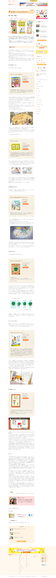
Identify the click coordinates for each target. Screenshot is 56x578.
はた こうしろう (26, 337)
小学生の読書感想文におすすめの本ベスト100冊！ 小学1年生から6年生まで (43, 26)
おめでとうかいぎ (24, 199)
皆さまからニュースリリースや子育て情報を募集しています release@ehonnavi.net (44, 565)
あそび (38, 95)
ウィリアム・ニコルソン (27, 144)
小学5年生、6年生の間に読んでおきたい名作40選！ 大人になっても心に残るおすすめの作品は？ (43, 31)
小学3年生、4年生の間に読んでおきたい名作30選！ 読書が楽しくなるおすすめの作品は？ (43, 36)
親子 (28, 522)
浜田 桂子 (26, 201)
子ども (17, 522)
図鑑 (43, 62)
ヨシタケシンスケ (26, 395)
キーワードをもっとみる (41, 64)
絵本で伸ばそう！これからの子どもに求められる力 (25, 8)
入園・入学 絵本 (21, 522)
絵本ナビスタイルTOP (22, 576)
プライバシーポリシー (17, 576)
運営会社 (13, 576)
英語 (41, 62)
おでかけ (20, 560)
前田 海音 (25, 336)
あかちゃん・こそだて (40, 104)
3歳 (44, 58)
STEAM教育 (20, 555)
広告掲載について (34, 576)
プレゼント (20, 569)
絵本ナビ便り (20, 570)
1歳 (39, 58)
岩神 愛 (26, 264)
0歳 (26, 555)
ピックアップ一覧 (35, 555)
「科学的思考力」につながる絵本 (18, 537)
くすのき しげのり (26, 78)
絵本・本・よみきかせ (16, 8)
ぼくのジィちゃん (24, 76)
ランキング (39, 111)
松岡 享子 (25, 146)
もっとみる (21, 541)
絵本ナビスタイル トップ (11, 8)
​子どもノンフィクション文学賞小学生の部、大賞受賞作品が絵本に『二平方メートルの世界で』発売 (22, 493)
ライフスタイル (20, 565)
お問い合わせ (10, 576)
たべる (19, 564)
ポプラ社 (25, 396)
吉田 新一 (27, 146)
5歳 (39, 60)
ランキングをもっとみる (41, 40)
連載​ (38, 113)
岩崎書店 (25, 265)
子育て (14, 522)
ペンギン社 (25, 147)
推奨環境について (30, 576)
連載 (16, 17)
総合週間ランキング (35, 556)
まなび (38, 93)
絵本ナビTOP (26, 576)
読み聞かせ (10, 522)
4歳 (26, 560)
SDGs (19, 556)
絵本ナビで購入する (25, 267)
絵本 (25, 522)
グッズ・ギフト (39, 102)
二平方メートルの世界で (25, 334)
